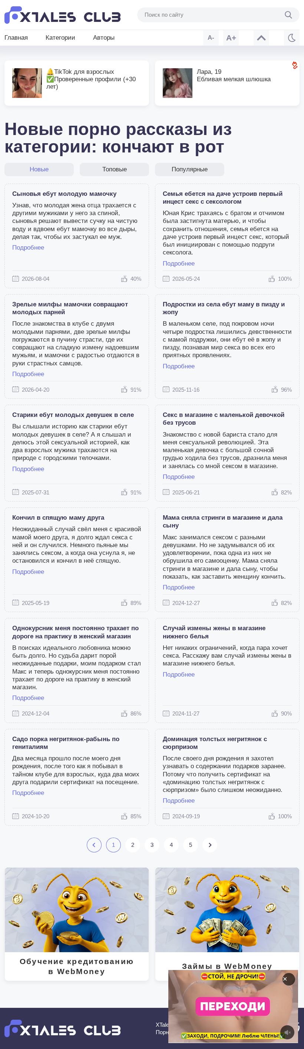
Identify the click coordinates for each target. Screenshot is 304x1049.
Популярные (190, 169)
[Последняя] (209, 845)
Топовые (114, 169)
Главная (16, 37)
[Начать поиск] (288, 15)
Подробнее (28, 247)
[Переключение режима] (292, 38)
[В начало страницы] (261, 37)
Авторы (104, 37)
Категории (60, 37)
